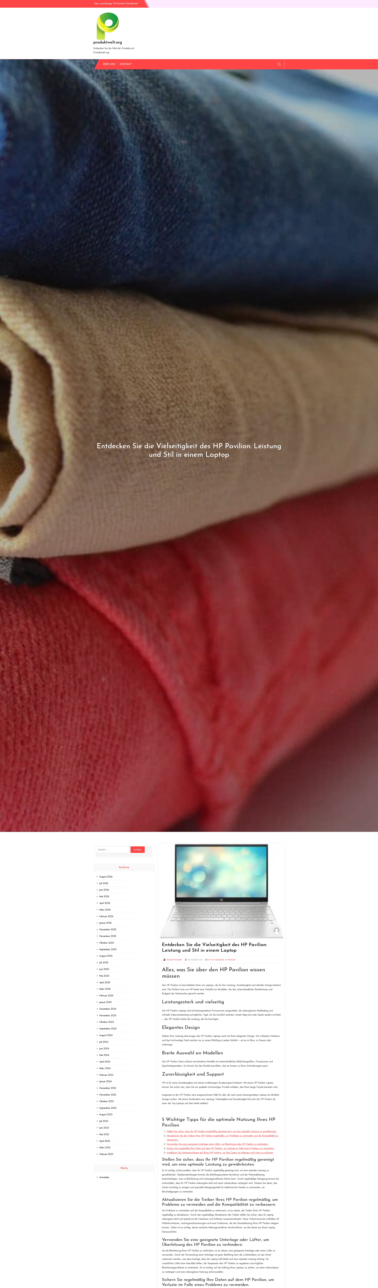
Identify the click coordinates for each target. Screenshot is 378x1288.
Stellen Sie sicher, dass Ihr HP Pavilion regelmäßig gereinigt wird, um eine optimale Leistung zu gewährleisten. (222, 1131)
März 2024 (105, 1068)
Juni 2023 (104, 1127)
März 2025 (105, 989)
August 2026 (106, 876)
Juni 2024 (104, 1048)
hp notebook (218, 959)
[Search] (279, 64)
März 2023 (105, 1147)
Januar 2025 (105, 1002)
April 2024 (104, 1061)
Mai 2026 (104, 896)
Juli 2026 (103, 883)
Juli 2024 (103, 1042)
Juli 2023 (103, 1121)
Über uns (109, 64)
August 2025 (106, 956)
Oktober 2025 (106, 942)
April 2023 (104, 1141)
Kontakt (126, 64)
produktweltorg (174, 959)
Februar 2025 (106, 995)
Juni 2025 (104, 969)
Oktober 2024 (106, 1022)
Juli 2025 (103, 962)
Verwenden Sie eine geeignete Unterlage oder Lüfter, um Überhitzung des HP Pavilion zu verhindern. (218, 1144)
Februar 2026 (106, 916)
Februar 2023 (106, 1154)
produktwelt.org (107, 42)
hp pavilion (230, 959)
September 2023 (108, 1108)
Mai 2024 (104, 1055)
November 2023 (107, 1094)
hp (209, 959)
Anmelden (104, 1177)
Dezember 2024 (107, 1009)
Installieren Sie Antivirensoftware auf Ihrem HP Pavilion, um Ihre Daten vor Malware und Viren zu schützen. (220, 1152)
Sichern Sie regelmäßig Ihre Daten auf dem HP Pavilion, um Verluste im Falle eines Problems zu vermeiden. (220, 1148)
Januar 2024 (105, 1081)
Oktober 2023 (106, 1101)
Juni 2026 (104, 890)
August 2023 (106, 1114)
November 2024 (107, 1015)
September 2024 (108, 1028)
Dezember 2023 (107, 1088)
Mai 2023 (104, 1134)
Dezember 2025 (107, 929)
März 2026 (105, 909)
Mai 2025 (104, 976)
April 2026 (104, 903)
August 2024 (106, 1035)
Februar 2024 (106, 1075)
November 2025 (107, 936)
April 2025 (104, 982)
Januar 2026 (105, 923)
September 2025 (108, 949)
